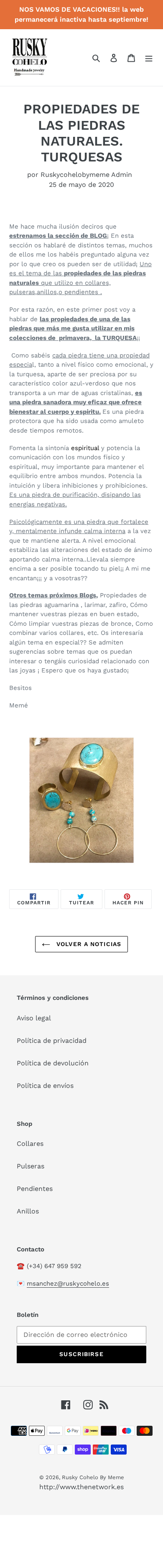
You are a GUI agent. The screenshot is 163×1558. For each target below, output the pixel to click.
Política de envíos (45, 1086)
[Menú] (149, 57)
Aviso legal (34, 1018)
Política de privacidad (52, 1041)
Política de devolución (53, 1063)
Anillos (28, 1211)
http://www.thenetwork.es (81, 1487)
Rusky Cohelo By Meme (93, 1477)
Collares (30, 1144)
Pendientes (35, 1189)
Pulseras (30, 1166)
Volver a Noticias (87, 944)
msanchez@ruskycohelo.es (68, 1283)
